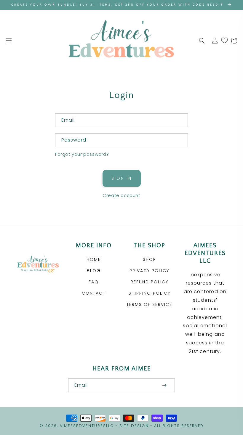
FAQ (94, 282)
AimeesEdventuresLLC (87, 425)
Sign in (121, 178)
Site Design (134, 425)
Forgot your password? (82, 154)
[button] (8, 40)
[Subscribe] (164, 385)
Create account (121, 195)
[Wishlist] (224, 40)
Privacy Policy (149, 271)
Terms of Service (149, 304)
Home (94, 259)
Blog (94, 271)
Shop (149, 259)
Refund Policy (149, 282)
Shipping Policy (149, 293)
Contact (93, 293)
